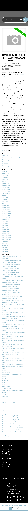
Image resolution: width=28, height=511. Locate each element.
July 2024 (5, 221)
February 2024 (6, 231)
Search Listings (6, 454)
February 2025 (6, 207)
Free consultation (7, 467)
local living (5, 396)
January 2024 (6, 233)
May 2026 (5, 179)
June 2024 (5, 223)
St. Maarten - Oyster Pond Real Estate (12, 426)
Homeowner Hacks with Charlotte (11, 158)
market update (6, 398)
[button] (4, 497)
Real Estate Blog (6, 164)
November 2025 (6, 189)
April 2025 (5, 203)
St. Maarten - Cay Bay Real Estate (11, 416)
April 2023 (5, 249)
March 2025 (5, 205)
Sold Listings (5, 166)
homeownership (6, 388)
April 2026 (5, 181)
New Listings (5, 160)
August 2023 (5, 241)
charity (4, 378)
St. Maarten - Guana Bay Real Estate (12, 420)
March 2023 (5, 251)
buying (4, 376)
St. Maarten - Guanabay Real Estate (11, 422)
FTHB (3, 384)
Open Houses (6, 162)
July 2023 (5, 243)
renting (4, 406)
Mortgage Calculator (7, 452)
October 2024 (6, 215)
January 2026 (6, 187)
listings (4, 394)
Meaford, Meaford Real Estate (10, 400)
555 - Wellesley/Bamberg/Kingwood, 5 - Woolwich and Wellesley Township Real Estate (13, 366)
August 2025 (5, 195)
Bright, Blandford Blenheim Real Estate (12, 374)
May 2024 (5, 225)
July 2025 (5, 197)
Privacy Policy (5, 505)
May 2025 (5, 201)
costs (3, 382)
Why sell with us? (7, 463)
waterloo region (6, 436)
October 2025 (6, 191)
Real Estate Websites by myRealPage (17, 505)
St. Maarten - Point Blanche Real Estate (12, 428)
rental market (5, 404)
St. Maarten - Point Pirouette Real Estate (13, 430)
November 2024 (6, 213)
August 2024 (5, 219)
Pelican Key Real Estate (8, 402)
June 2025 (5, 199)
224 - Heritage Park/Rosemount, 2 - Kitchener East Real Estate (12, 66)
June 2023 (5, 245)
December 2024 (6, 211)
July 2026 (5, 175)
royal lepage (5, 410)
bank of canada (6, 372)
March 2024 (5, 229)
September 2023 (6, 239)
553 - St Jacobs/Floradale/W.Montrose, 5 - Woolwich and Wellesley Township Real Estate (14, 360)
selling (4, 412)
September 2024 (6, 217)
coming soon (5, 380)
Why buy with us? (7, 450)
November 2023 (6, 237)
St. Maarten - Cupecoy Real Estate (11, 418)
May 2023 (5, 247)
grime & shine (6, 386)
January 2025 (6, 209)
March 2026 (5, 183)
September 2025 (6, 193)
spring (4, 414)
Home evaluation (6, 465)
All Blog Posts (6, 156)
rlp (3, 408)
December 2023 (6, 235)
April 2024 (5, 227)
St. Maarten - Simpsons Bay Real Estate (13, 432)
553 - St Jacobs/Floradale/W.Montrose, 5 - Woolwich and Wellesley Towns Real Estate (14, 354)
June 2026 (5, 177)
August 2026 (5, 173)
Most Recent (5, 171)
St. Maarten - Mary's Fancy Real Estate (12, 424)
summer (4, 434)
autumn (4, 370)
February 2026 (6, 185)
